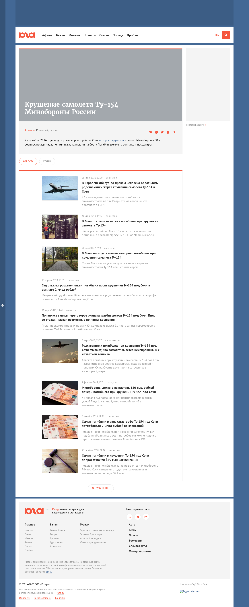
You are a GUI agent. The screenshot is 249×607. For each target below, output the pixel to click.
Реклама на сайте (195, 124)
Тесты (132, 530)
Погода (118, 35)
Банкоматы (55, 546)
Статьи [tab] (47, 161)
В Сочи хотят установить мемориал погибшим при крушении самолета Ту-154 (119, 255)
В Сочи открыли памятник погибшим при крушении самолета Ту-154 (120, 223)
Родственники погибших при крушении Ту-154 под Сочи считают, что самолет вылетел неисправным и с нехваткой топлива (120, 349)
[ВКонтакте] (129, 517)
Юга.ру (56, 509)
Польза (133, 535)
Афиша (47, 35)
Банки (60, 35)
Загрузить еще (101, 488)
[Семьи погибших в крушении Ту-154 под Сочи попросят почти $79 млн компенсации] (62, 461)
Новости (89, 35)
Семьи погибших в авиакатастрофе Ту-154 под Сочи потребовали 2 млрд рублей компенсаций (120, 423)
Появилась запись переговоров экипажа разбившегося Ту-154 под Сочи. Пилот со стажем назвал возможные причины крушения (99, 317)
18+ (216, 35)
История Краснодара (90, 538)
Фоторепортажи (140, 551)
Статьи (104, 35)
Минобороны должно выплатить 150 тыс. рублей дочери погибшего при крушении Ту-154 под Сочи (119, 389)
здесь (49, 571)
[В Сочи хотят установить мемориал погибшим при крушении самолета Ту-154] (62, 259)
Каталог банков (57, 530)
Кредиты (54, 538)
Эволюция (135, 540)
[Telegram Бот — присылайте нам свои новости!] (146, 517)
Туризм (84, 524)
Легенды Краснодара (91, 534)
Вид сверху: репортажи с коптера (97, 530)
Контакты (60, 598)
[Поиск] (226, 35)
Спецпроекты (138, 546)
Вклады (53, 534)
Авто (132, 524)
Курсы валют (56, 542)
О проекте (24, 598)
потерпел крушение (112, 140)
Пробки (132, 35)
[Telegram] (138, 517)
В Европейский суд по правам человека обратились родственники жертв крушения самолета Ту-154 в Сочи (120, 187)
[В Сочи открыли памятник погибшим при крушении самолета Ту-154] (62, 226)
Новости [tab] (28, 161)
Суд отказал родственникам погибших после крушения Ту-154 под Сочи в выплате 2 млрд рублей (96, 287)
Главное (30, 524)
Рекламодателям (42, 598)
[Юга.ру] (27, 35)
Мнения (74, 35)
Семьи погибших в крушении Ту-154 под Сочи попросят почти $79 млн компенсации (115, 457)
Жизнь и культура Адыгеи (93, 542)
